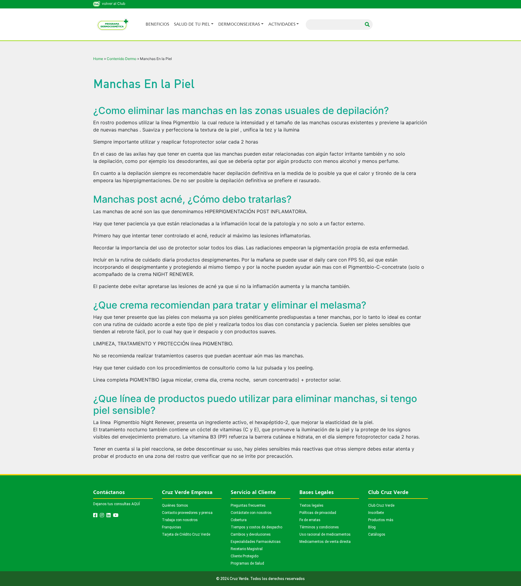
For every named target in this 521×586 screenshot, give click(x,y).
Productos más (380, 520)
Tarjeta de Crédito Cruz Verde (186, 534)
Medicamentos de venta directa (325, 542)
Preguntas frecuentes (248, 505)
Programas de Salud (247, 563)
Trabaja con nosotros (180, 520)
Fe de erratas (309, 520)
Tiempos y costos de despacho (256, 527)
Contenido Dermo (121, 58)
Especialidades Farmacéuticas (256, 542)
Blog (372, 527)
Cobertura (239, 520)
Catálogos (376, 534)
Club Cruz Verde (381, 505)
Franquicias (171, 527)
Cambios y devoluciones (251, 534)
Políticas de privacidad (317, 513)
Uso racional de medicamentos (325, 534)
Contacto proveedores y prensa (187, 513)
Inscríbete (376, 513)
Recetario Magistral (247, 549)
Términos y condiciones (319, 527)
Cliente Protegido (244, 556)
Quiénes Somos (175, 505)
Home (98, 58)
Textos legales (311, 505)
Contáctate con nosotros (251, 513)
